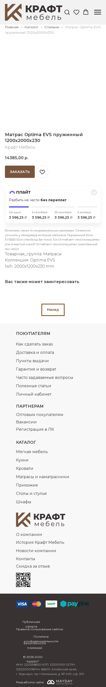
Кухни (22, 460)
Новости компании (36, 550)
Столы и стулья (31, 493)
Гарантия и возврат (36, 369)
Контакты (25, 559)
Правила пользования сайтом (39, 629)
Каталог (31, 27)
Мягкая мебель (32, 451)
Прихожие (27, 485)
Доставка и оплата (35, 352)
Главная (11, 27)
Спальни (51, 27)
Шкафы (23, 502)
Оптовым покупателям (39, 414)
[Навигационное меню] (97, 12)
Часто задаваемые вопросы (44, 377)
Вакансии (26, 422)
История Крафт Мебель (40, 542)
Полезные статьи (33, 386)
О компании (29, 534)
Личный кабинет (34, 394)
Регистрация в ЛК (35, 429)
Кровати (24, 468)
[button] (67, 12)
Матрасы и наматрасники (42, 476)
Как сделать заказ (34, 344)
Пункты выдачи (32, 360)
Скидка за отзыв (33, 566)
